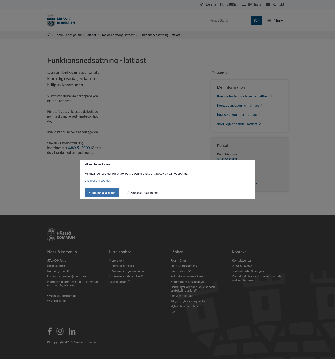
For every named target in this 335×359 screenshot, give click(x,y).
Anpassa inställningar (145, 192)
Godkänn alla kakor (102, 192)
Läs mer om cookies (98, 180)
